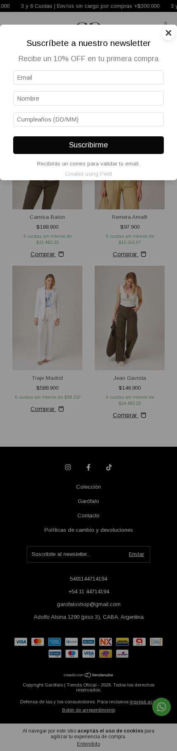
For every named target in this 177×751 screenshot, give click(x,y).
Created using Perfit (88, 174)
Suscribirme (88, 145)
